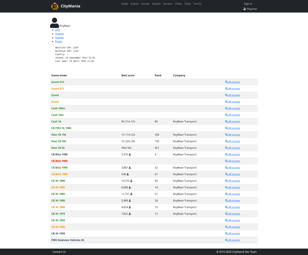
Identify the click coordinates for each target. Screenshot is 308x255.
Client (178, 3)
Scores (145, 3)
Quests (156, 3)
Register (252, 9)
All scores (234, 82)
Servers (167, 3)
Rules (125, 3)
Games (59, 37)
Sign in (247, 3)
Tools (187, 3)
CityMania (70, 6)
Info (57, 30)
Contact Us (59, 252)
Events (135, 3)
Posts (58, 41)
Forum (197, 3)
